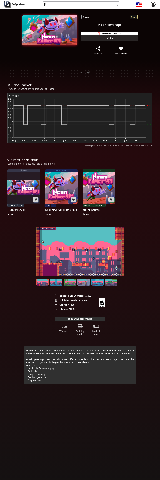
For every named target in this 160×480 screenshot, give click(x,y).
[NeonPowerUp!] (24, 192)
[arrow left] (39, 251)
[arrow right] (121, 251)
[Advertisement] (80, 72)
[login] (153, 4)
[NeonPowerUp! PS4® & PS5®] (61, 192)
